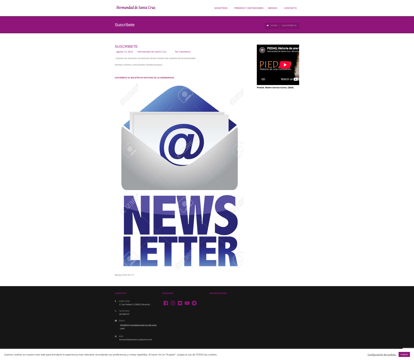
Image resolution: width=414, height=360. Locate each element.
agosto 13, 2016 (124, 51)
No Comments (183, 51)
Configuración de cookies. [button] (382, 354)
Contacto (290, 8)
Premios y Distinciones (248, 8)
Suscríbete (126, 46)
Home (274, 25)
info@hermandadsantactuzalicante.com (138, 327)
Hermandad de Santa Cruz (152, 51)
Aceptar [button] (404, 354)
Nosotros (220, 8)
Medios (272, 8)
